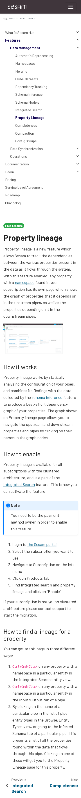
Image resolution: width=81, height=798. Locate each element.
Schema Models (27, 102)
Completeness (26, 125)
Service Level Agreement (24, 187)
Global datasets (26, 79)
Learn (9, 172)
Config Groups (26, 141)
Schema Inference (29, 94)
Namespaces (25, 63)
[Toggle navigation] (71, 6)
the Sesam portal (41, 544)
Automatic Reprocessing (34, 55)
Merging (21, 71)
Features (13, 40)
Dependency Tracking (31, 86)
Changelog (13, 203)
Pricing (10, 179)
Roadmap (12, 195)
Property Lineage (30, 117)
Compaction (24, 133)
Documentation (17, 164)
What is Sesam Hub (19, 32)
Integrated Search (28, 110)
